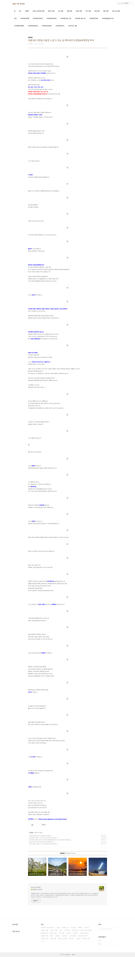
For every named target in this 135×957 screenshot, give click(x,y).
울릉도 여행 (45, 936)
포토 (15, 18)
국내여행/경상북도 (47, 26)
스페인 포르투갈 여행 (86, 930)
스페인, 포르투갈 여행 (38, 11)
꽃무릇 (69, 933)
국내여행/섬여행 (24, 18)
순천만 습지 (45, 938)
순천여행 (75, 930)
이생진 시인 (65, 927)
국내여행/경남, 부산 (65, 18)
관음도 (58, 936)
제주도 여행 (86, 938)
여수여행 (62, 933)
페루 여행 (105, 11)
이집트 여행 (79, 11)
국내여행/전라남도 (38, 18)
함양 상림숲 (54, 933)
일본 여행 (97, 11)
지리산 (87, 927)
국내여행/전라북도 (52, 18)
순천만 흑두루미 (83, 936)
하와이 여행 (51, 11)
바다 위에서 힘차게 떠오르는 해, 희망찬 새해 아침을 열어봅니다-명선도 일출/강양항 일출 (49, 840)
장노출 (79, 938)
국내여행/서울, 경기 (80, 18)
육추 (61, 930)
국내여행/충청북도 (19, 26)
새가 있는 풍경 (116, 11)
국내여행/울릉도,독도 (108, 18)
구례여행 (67, 930)
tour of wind (18, 3)
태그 (20, 11)
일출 (58, 927)
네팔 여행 (69, 11)
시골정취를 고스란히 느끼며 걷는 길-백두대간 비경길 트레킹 (42, 838)
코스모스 (71, 938)
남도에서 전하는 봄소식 (48, 927)
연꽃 (52, 936)
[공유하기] (35, 825)
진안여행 (64, 936)
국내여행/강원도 (93, 18)
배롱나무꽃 (45, 933)
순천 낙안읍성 (85, 933)
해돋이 (81, 927)
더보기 (42, 941)
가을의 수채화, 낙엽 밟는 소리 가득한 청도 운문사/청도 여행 (42, 844)
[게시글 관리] (37, 825)
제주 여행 (53, 938)
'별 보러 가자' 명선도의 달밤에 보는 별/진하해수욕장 (41, 842)
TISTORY (68, 954)
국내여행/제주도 (60, 26)
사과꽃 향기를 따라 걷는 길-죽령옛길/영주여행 (39, 835)
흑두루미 (75, 933)
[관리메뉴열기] (131, 3)
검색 (121, 929)
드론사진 (73, 927)
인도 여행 (60, 11)
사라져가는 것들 (72, 26)
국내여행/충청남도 (33, 26)
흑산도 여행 (54, 930)
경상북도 (31, 832)
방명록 (27, 11)
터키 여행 (88, 11)
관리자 (73, 954)
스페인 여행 (73, 936)
